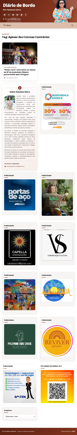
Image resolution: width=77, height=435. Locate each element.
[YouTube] (13, 14)
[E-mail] (17, 14)
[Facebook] (4, 14)
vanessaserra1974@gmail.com (16, 166)
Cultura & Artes (10, 67)
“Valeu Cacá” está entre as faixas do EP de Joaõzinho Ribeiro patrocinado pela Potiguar (20, 72)
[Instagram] (9, 14)
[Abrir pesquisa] (72, 25)
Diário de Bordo (19, 5)
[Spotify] (21, 14)
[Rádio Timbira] (25, 14)
